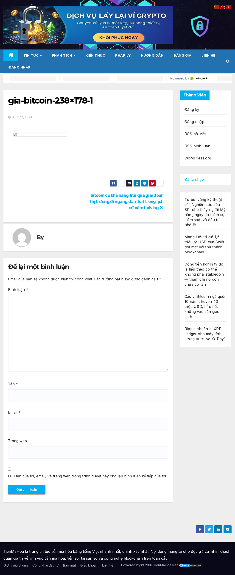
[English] (223, 7)
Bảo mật (69, 565)
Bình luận (18, 289)
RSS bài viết (195, 133)
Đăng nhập (19, 67)
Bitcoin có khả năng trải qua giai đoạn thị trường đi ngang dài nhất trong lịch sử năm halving (127, 201)
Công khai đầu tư (45, 565)
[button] (228, 61)
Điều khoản (89, 565)
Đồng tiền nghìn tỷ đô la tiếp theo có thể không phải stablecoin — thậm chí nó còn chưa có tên (204, 274)
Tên (13, 384)
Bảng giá (182, 55)
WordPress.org (198, 158)
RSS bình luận (197, 146)
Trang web (17, 440)
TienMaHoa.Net (165, 565)
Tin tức (31, 55)
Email (14, 412)
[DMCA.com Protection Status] (190, 565)
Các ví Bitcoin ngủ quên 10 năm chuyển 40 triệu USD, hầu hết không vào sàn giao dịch (206, 306)
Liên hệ (208, 55)
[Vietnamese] (229, 7)
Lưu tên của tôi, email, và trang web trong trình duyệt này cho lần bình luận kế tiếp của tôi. (87, 476)
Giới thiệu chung (15, 565)
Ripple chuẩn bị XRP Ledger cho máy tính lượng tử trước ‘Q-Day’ (205, 333)
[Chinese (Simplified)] (217, 7)
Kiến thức (95, 55)
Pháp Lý (123, 55)
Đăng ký (192, 109)
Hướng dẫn (152, 55)
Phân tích (62, 55)
